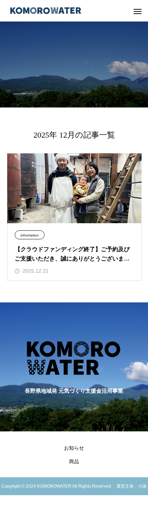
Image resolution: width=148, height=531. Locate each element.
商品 (74, 461)
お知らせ (74, 448)
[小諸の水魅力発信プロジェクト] (45, 10)
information (29, 235)
